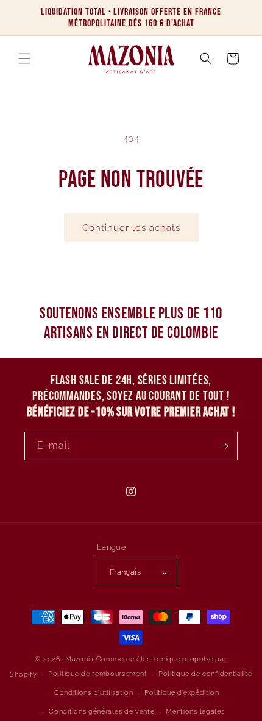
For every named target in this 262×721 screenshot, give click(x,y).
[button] (24, 58)
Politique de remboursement (97, 674)
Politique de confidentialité (205, 674)
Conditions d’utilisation (93, 693)
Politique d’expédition (181, 693)
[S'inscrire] (223, 446)
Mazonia (79, 659)
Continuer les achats (131, 227)
